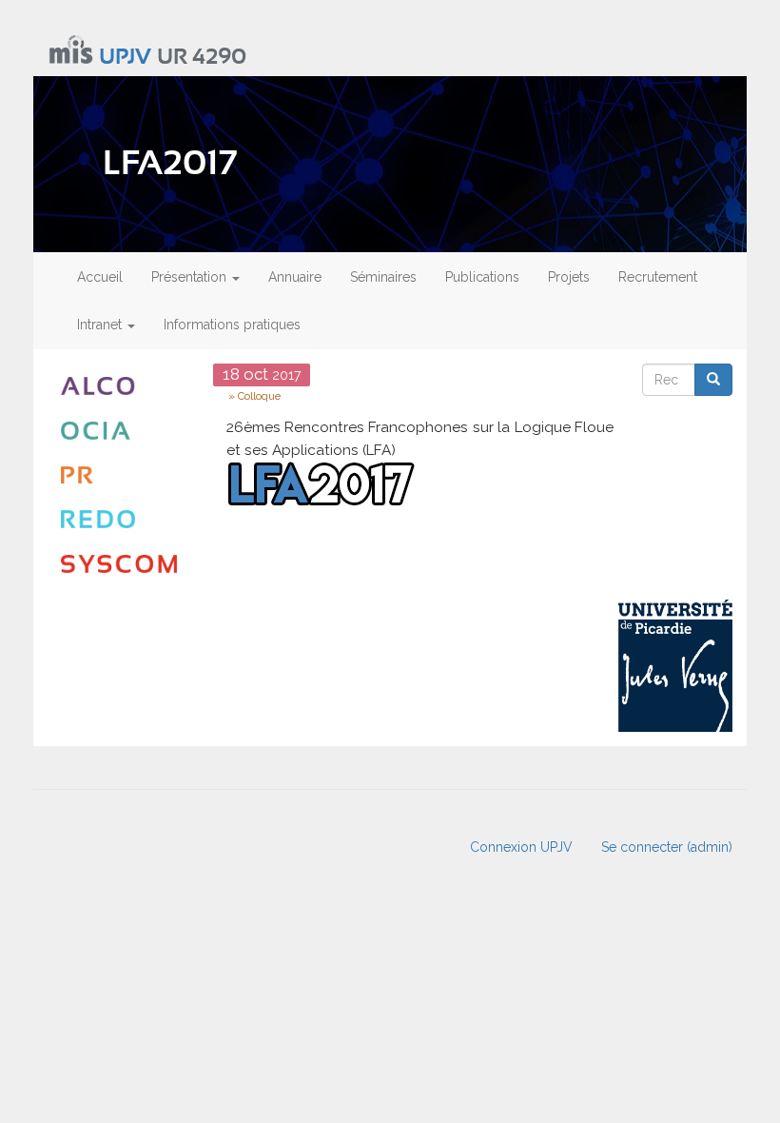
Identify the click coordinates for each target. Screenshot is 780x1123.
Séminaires (383, 277)
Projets (569, 277)
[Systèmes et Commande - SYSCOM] (123, 564)
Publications (482, 277)
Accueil (100, 277)
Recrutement (657, 277)
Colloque (259, 396)
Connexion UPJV (521, 847)
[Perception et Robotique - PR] (123, 475)
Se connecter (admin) (666, 847)
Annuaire (295, 277)
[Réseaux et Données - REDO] (123, 519)
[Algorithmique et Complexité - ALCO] (123, 386)
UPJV (125, 58)
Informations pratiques (232, 324)
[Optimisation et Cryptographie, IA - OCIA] (123, 430)
